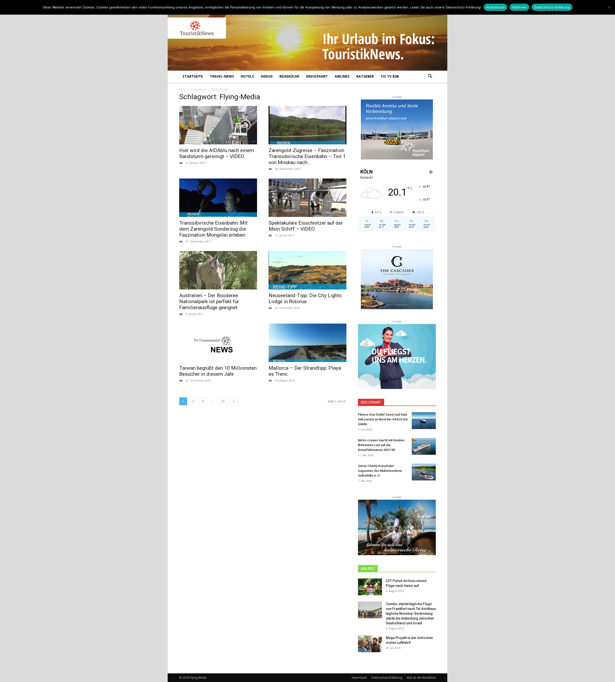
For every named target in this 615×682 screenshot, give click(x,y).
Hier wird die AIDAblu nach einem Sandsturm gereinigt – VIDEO (216, 153)
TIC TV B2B (390, 76)
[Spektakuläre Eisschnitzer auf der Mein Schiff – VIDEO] (307, 197)
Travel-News (222, 76)
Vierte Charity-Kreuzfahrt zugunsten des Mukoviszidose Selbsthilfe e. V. (380, 470)
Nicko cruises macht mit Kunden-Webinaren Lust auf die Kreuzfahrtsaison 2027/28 (381, 445)
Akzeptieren (495, 7)
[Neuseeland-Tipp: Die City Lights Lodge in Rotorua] (307, 270)
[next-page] (234, 401)
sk (180, 163)
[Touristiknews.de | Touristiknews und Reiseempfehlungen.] (307, 39)
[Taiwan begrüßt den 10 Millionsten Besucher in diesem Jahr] (218, 343)
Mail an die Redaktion (421, 678)
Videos (267, 76)
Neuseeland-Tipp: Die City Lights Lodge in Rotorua (305, 298)
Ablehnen (519, 7)
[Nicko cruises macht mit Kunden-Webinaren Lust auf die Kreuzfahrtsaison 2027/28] (424, 446)
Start (182, 89)
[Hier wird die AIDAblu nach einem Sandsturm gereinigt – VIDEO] (218, 125)
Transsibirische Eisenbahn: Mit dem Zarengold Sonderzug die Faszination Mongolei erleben (213, 229)
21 (223, 401)
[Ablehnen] (609, 7)
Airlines (342, 76)
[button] (430, 76)
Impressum (359, 678)
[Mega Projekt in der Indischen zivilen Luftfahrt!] (370, 643)
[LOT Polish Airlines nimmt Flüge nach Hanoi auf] (370, 586)
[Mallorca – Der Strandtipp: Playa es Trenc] (307, 343)
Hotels (247, 76)
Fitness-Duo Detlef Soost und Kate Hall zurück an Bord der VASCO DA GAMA (383, 419)
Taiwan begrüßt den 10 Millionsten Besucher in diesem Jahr (218, 371)
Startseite (193, 76)
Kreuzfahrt (317, 76)
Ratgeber (365, 76)
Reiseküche (289, 76)
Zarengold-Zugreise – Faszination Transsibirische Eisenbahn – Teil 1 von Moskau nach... (307, 156)
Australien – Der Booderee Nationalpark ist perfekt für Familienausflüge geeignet (209, 301)
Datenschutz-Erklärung (387, 678)
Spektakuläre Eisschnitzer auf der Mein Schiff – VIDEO (306, 226)
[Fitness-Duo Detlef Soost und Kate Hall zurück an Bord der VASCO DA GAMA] (424, 420)
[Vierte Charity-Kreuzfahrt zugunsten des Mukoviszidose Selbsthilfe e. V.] (424, 472)
